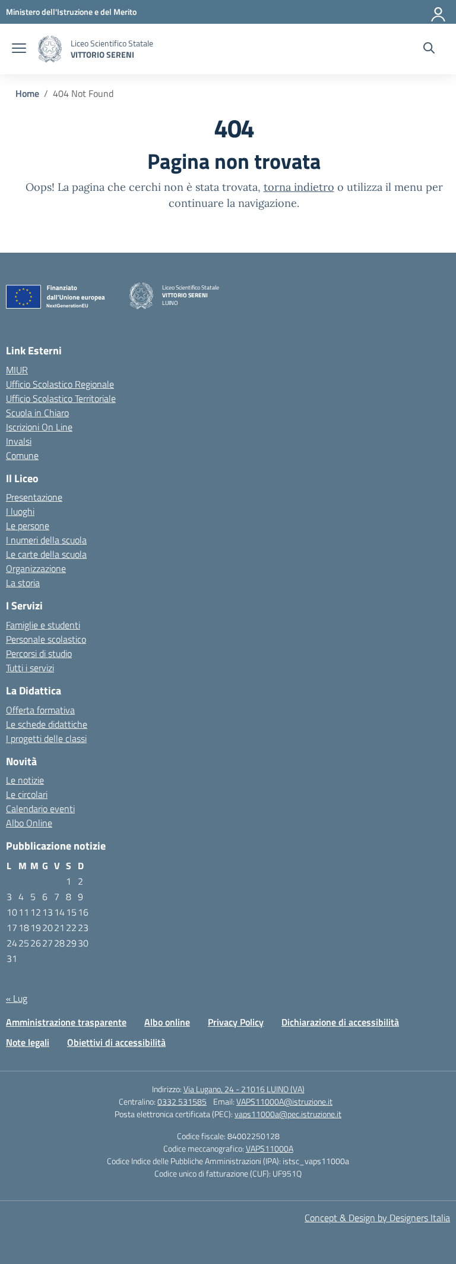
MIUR (17, 370)
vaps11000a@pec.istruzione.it (288, 1114)
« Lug (16, 998)
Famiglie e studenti (43, 625)
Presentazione (34, 497)
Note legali (27, 1042)
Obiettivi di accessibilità (116, 1042)
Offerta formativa (40, 710)
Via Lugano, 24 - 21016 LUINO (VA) (244, 1089)
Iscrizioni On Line (39, 427)
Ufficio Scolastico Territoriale (61, 398)
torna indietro (299, 187)
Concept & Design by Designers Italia (377, 1217)
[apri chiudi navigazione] (19, 49)
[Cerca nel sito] (429, 49)
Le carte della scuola (46, 554)
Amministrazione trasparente (66, 1022)
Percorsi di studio (39, 653)
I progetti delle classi (46, 738)
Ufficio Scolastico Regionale (60, 384)
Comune (22, 455)
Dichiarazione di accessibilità (340, 1022)
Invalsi (18, 441)
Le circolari (27, 794)
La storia (23, 583)
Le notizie (25, 780)
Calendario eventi (40, 808)
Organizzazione (36, 568)
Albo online (167, 1022)
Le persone (27, 525)
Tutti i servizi (30, 668)
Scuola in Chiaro (37, 412)
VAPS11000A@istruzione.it (284, 1101)
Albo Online (29, 823)
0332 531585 (182, 1101)
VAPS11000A (269, 1148)
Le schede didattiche (46, 724)
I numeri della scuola (46, 540)
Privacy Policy (236, 1022)
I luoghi (20, 511)
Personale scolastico (46, 639)
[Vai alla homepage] (50, 49)
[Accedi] (439, 12)
